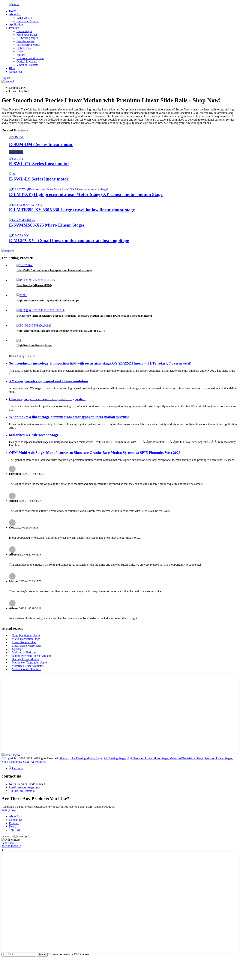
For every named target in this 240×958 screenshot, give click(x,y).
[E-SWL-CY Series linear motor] (16, 158)
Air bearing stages (27, 38)
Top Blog (14, 829)
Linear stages (24, 31)
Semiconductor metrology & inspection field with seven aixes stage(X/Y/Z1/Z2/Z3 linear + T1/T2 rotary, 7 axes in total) (100, 363)
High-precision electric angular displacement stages (48, 300)
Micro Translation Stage (26, 638)
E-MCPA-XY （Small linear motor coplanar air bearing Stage (69, 240)
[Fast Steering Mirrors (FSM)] (36, 280)
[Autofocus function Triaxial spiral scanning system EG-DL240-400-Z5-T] (33, 325)
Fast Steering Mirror (28, 44)
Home (12, 11)
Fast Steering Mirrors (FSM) (34, 285)
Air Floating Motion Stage (86, 758)
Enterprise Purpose (27, 21)
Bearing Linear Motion (25, 659)
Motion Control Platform (26, 669)
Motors (20, 54)
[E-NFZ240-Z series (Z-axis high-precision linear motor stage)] (24, 265)
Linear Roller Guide (24, 642)
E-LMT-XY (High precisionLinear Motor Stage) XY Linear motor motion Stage (86, 194)
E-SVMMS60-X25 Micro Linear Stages (47, 225)
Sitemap (64, 758)
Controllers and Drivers (30, 58)
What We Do (24, 17)
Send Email (8, 843)
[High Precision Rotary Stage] (18, 340)
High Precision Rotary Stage (34, 345)
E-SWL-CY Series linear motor (39, 163)
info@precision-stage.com (24, 787)
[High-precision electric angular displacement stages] (21, 295)
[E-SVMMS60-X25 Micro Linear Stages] (22, 220)
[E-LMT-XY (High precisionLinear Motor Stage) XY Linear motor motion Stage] (58, 189)
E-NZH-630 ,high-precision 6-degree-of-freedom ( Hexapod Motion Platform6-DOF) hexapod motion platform (84, 315)
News (12, 826)
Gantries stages (25, 41)
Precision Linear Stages (218, 758)
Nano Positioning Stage (26, 635)
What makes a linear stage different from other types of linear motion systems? (69, 417)
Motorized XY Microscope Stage (33, 435)
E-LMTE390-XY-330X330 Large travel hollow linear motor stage (72, 209)
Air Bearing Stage (114, 758)
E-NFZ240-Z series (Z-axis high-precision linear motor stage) (54, 270)
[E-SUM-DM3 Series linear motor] (16, 137)
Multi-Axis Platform (24, 652)
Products (14, 27)
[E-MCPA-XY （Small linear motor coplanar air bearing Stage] (19, 235)
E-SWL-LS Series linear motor (39, 179)
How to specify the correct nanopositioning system (47, 399)
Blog (12, 68)
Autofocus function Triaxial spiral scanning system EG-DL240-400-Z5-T (60, 330)
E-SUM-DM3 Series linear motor (41, 144)
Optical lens (23, 48)
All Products (38, 761)
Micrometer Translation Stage (29, 662)
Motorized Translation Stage (186, 758)
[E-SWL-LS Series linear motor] (12, 174)
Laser (19, 51)
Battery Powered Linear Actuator (31, 655)
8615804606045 (11, 846)
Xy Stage (17, 649)
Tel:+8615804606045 (22, 790)
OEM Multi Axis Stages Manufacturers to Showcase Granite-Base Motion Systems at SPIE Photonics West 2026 (95, 453)
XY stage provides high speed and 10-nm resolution (48, 381)
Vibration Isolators (27, 64)
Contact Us (15, 71)
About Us (15, 14)
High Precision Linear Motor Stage (147, 758)
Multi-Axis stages (26, 34)
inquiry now (9, 810)
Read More (16, 152)
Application (16, 24)
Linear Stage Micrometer (26, 645)
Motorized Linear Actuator (27, 665)
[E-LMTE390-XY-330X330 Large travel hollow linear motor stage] (25, 204)
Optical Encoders (26, 61)
